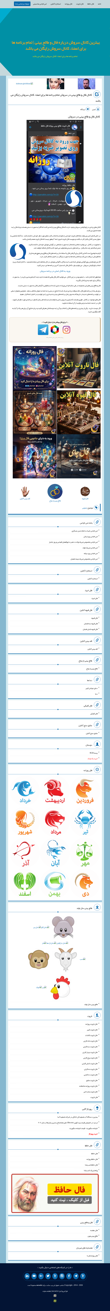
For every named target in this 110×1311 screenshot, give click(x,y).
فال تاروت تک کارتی (90, 1041)
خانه (99, 4)
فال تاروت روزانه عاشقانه (88, 1086)
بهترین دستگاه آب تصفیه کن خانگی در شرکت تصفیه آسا (77, 1117)
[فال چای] (79, 457)
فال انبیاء (94, 598)
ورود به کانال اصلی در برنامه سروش (55, 271)
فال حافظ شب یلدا (91, 1165)
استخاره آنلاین (56, 4)
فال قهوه (94, 618)
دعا (96, 694)
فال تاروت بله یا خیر (90, 1091)
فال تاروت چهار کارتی (90, 1052)
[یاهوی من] (83, 1276)
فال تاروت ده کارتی (91, 1075)
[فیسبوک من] (69, 1276)
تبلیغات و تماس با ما (22, 4)
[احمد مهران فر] (86, 84)
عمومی (84, 508)
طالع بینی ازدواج (92, 668)
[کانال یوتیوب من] (34, 1276)
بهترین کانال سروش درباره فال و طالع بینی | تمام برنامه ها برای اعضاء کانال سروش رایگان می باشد (56, 45)
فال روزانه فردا (92, 1256)
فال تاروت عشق (92, 1080)
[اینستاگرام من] (62, 1276)
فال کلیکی (94, 713)
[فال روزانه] (34, 369)
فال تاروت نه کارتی (91, 1069)
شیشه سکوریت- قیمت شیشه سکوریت (83, 1128)
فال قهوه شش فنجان (90, 629)
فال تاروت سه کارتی (90, 1046)
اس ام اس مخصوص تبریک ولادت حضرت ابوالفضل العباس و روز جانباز (73, 542)
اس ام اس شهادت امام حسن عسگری (85, 531)
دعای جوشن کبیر (91, 688)
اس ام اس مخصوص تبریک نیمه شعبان (84, 559)
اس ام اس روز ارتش (91, 536)
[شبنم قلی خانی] (24, 84)
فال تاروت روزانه (91, 1024)
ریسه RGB (94, 753)
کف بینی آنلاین (92, 649)
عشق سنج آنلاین (92, 733)
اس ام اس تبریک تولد (90, 548)
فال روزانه (68, 4)
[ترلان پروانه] (55, 84)
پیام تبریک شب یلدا (91, 1170)
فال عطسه (94, 1230)
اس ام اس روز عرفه (91, 553)
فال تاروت (79, 4)
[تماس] (55, 1276)
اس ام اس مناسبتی (40, 4)
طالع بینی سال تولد (91, 1004)
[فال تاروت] (79, 369)
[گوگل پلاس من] (41, 1276)
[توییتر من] (48, 1276)
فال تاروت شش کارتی (90, 1063)
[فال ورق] (34, 457)
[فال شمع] (34, 413)
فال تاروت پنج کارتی (90, 1058)
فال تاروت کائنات (91, 1035)
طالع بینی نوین (93, 1236)
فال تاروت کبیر (92, 1029)
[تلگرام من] (76, 1276)
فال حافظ (90, 4)
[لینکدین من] (27, 1276)
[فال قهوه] (79, 413)
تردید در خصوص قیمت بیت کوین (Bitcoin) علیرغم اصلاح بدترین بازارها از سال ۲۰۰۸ (68, 1122)
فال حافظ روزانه (92, 1159)
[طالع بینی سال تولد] (55, 958)
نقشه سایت (47, 1291)
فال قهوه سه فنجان (91, 623)
